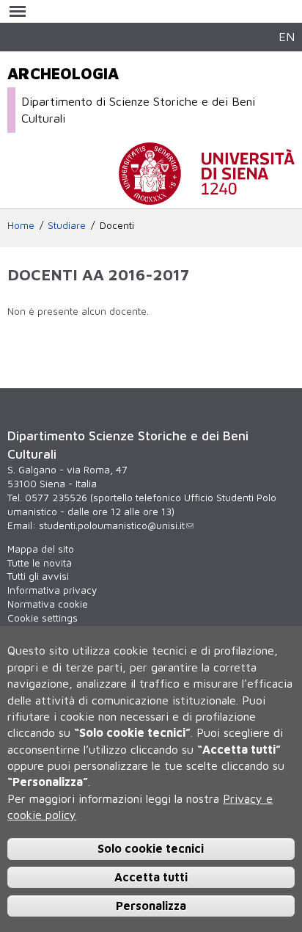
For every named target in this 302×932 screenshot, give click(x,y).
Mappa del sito (40, 549)
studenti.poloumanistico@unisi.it (112, 525)
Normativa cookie (47, 604)
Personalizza (151, 905)
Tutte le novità (39, 563)
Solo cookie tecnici (150, 848)
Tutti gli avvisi (38, 576)
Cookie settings (42, 618)
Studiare (67, 225)
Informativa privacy (52, 590)
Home (20, 225)
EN (287, 36)
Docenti (117, 225)
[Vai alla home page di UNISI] (207, 197)
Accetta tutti (151, 877)
